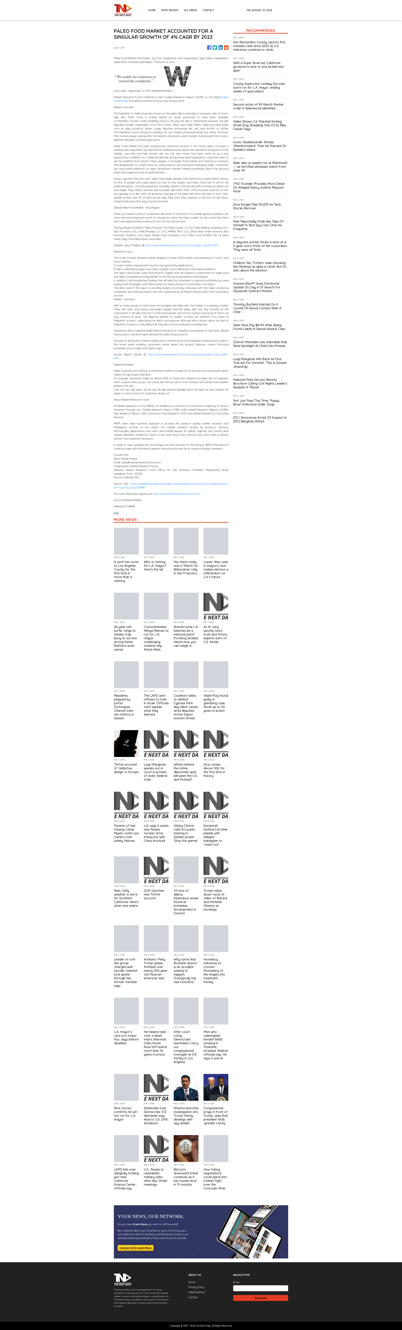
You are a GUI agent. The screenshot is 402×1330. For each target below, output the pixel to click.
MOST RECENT (170, 10)
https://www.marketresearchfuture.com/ (177, 493)
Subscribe (261, 1298)
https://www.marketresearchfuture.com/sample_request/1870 (181, 245)
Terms (191, 1282)
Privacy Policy (196, 1287)
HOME (152, 10)
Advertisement (196, 1292)
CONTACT (208, 10)
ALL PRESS (190, 10)
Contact (193, 1297)
